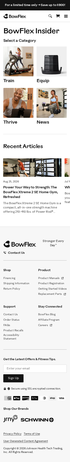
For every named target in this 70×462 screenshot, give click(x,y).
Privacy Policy (12, 433)
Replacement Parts (52, 294)
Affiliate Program (48, 320)
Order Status (11, 320)
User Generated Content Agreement (25, 441)
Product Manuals (51, 278)
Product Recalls (13, 330)
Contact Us (10, 314)
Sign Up (13, 378)
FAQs (6, 325)
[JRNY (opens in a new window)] (10, 419)
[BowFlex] (15, 16)
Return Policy (11, 288)
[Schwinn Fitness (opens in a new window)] (37, 421)
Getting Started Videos (52, 288)
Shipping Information (16, 283)
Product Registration (51, 283)
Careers (45, 325)
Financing (9, 278)
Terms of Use (32, 433)
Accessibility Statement (11, 337)
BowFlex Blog (46, 314)
